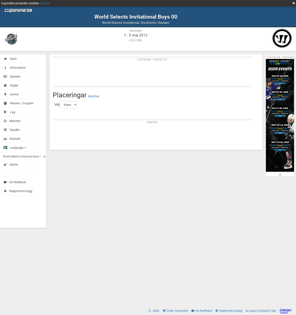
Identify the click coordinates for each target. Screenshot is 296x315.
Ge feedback (17, 182)
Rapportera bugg (20, 191)
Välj (56, 104)
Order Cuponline (177, 310)
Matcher (93, 96)
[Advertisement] (156, 71)
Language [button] (17, 147)
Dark (155, 310)
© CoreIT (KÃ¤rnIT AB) (261, 311)
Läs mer (44, 3)
